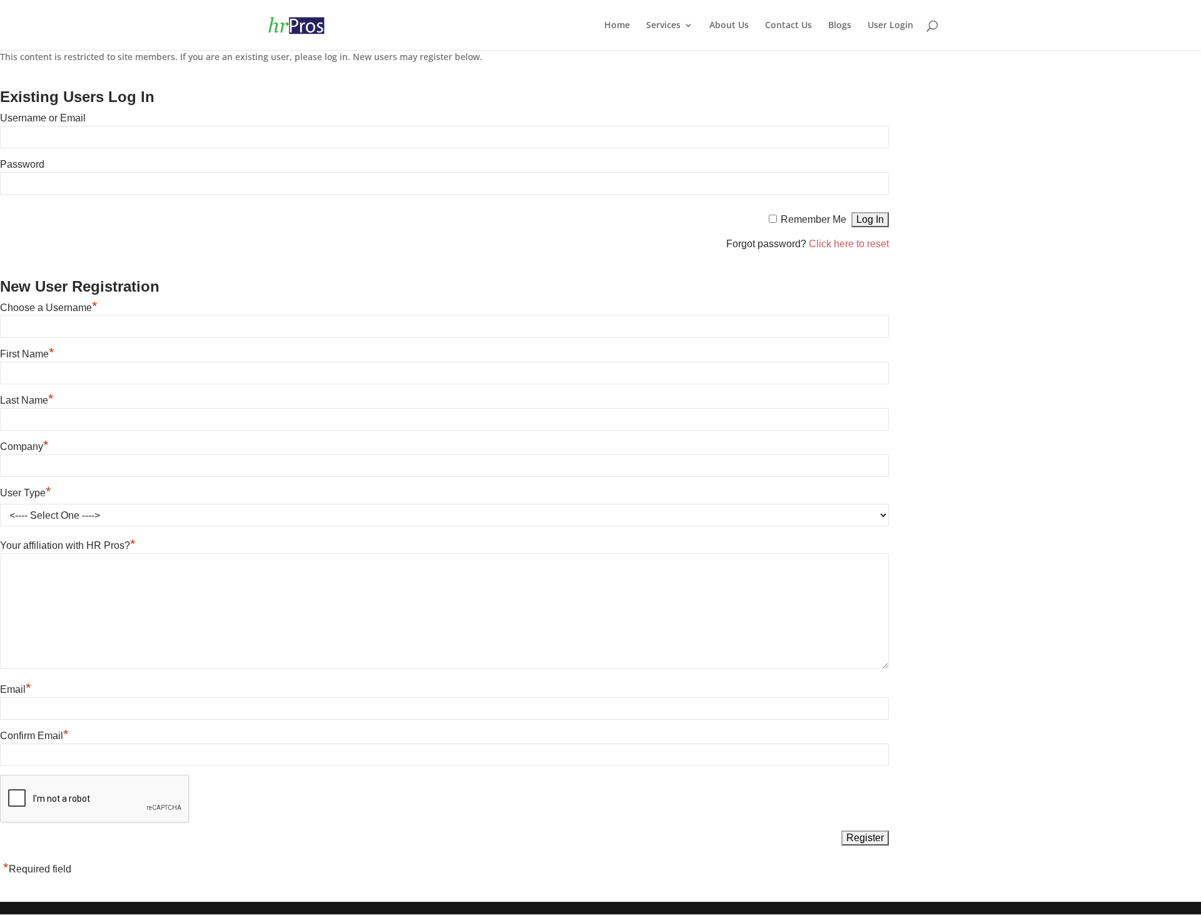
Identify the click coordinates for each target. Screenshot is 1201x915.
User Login (890, 26)
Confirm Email (34, 735)
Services (663, 26)
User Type (25, 493)
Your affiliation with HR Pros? (68, 545)
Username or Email (43, 118)
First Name (27, 354)
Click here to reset (849, 243)
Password (22, 164)
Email (15, 689)
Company (24, 446)
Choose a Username (49, 307)
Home (617, 26)
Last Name (27, 400)
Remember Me (813, 219)
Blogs (839, 26)
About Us (729, 26)
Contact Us (788, 26)
